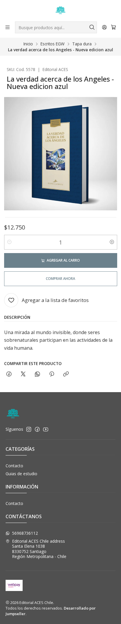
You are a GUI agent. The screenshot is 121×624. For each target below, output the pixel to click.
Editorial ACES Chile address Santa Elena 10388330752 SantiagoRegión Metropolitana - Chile (39, 548)
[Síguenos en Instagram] (29, 429)
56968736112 (25, 533)
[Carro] (113, 27)
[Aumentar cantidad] (112, 242)
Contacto (14, 465)
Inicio (28, 44)
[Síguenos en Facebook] (37, 429)
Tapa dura (82, 44)
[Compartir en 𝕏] (23, 374)
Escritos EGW (53, 44)
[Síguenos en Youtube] (45, 429)
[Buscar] (92, 27)
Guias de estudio (21, 473)
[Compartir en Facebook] (9, 374)
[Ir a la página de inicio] (60, 10)
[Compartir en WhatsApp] (37, 374)
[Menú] (7, 27)
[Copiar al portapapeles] (66, 374)
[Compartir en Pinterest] (52, 374)
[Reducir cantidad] (9, 242)
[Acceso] (104, 27)
